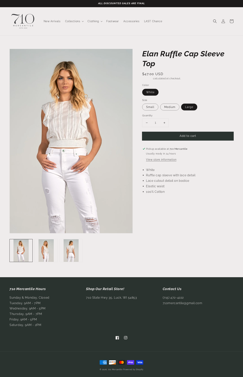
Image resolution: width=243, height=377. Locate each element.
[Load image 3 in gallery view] (71, 250)
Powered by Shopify (133, 369)
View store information (161, 159)
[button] (74, 21)
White (150, 92)
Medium (169, 107)
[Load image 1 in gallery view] (21, 250)
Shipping (147, 78)
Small (150, 107)
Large (189, 107)
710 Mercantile (115, 369)
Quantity (147, 115)
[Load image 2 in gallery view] (46, 250)
